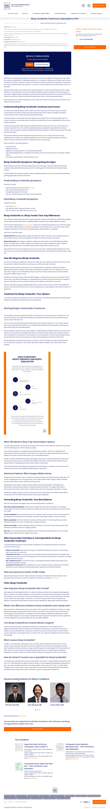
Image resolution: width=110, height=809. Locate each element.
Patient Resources (60, 13)
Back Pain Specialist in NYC (49, 798)
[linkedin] (87, 802)
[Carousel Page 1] (35, 709)
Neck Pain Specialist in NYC (93, 795)
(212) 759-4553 (33, 758)
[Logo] (7, 5)
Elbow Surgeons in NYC (33, 795)
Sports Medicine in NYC (36, 798)
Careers (10, 802)
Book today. (55, 578)
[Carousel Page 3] (39, 709)
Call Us (29, 64)
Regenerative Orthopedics (10, 798)
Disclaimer (87, 807)
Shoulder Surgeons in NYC (24, 798)
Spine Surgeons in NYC (21, 795)
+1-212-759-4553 (87, 39)
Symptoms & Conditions (78, 13)
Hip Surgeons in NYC (70, 795)
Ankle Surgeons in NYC (9, 795)
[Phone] (89, 5)
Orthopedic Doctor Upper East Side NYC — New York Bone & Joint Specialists (38, 766)
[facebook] (80, 802)
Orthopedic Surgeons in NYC (63, 798)
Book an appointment (99, 5)
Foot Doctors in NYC (44, 795)
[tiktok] (89, 802)
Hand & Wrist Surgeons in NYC (57, 795)
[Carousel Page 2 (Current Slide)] (37, 709)
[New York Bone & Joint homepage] (55, 790)
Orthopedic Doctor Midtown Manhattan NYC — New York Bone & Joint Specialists (80, 747)
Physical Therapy (96, 13)
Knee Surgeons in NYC (81, 795)
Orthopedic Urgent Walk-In (41, 13)
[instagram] (83, 802)
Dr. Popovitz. (13, 27)
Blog (5, 802)
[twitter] (82, 802)
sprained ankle (28, 225)
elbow (15, 206)
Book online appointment (42, 64)
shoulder (32, 187)
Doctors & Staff (12, 13)
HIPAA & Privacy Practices (99, 807)
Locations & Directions (21, 802)
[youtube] (85, 802)
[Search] (83, 5)
